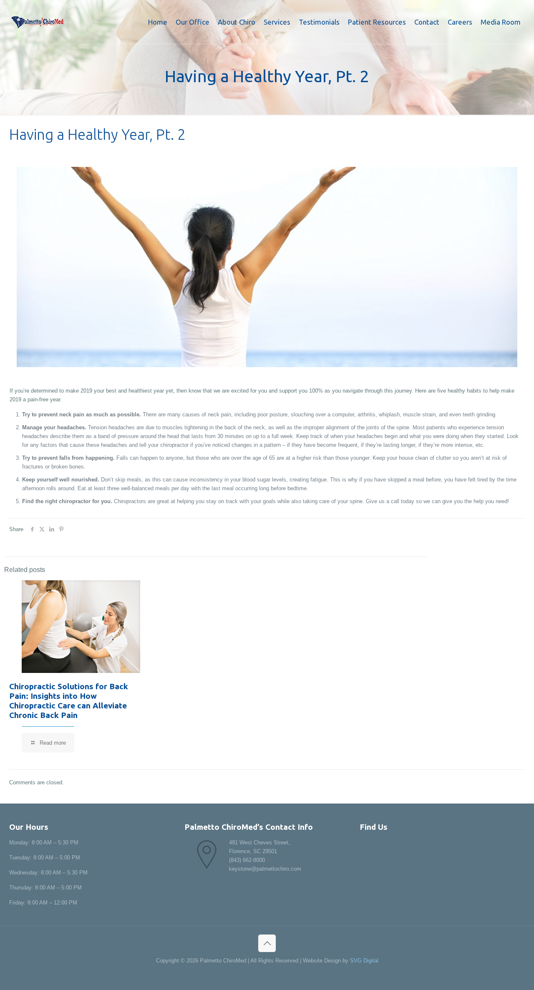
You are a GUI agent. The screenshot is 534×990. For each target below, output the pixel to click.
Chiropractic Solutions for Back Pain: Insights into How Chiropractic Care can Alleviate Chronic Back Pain (68, 701)
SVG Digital (364, 960)
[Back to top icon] (267, 943)
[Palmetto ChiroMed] (37, 22)
